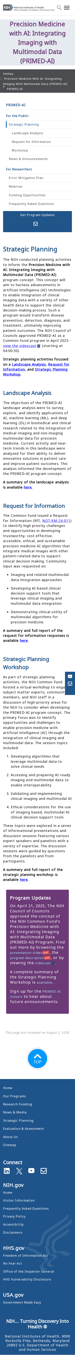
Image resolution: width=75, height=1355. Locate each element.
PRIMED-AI (16, 105)
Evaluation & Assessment (23, 1128)
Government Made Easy (22, 1302)
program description (27, 958)
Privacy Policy (14, 1216)
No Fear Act (12, 1263)
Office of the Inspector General (28, 1271)
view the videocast (19, 345)
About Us (10, 1137)
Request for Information (31, 142)
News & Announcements (28, 159)
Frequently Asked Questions (31, 204)
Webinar (16, 186)
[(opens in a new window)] (19, 1170)
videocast (43, 963)
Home (7, 1088)
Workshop (20, 150)
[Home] (29, 7)
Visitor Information (19, 1200)
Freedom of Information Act (25, 1255)
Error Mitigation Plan (26, 178)
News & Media (15, 1112)
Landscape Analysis (27, 133)
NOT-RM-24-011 (56, 520)
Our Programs (14, 1096)
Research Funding (17, 1104)
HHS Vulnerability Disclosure (27, 1279)
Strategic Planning (24, 124)
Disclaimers (12, 1232)
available (44, 982)
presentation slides (26, 953)
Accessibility (13, 1224)
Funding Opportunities (27, 195)
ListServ (35, 224)
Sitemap (9, 1145)
